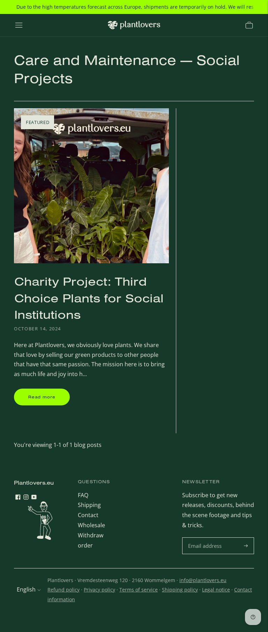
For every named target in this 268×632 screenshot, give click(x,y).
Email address (205, 538)
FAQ (83, 495)
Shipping (89, 505)
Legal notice (216, 589)
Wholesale (91, 525)
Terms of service (138, 589)
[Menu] (19, 25)
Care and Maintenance (95, 59)
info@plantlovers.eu (202, 580)
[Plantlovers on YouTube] (34, 497)
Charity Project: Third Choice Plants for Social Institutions (89, 297)
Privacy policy (99, 589)
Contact (88, 515)
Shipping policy (180, 589)
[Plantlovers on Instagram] (26, 497)
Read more (41, 396)
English (26, 589)
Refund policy (63, 589)
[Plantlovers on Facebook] (18, 497)
